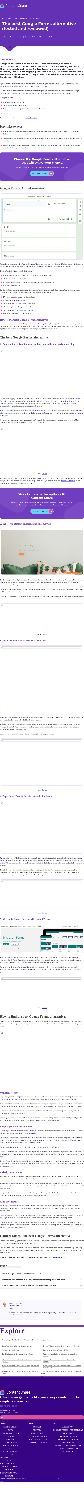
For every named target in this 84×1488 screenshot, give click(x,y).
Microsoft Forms (5, 957)
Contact (37, 1427)
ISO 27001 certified (6, 403)
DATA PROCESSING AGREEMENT (68, 1478)
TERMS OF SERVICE (38, 1478)
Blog (3, 18)
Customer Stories (9, 1467)
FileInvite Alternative (68, 1448)
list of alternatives (31, 118)
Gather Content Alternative (68, 1445)
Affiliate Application (37, 1436)
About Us (37, 1430)
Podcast (9, 1470)
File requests (68, 1433)
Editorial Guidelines (37, 1439)
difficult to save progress (25, 310)
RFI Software (68, 1442)
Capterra (44, 474)
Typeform (3, 580)
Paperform (3, 858)
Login (10, 1455)
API (10, 1448)
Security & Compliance (10, 1433)
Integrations (11, 1442)
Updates (10, 1436)
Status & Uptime (10, 1452)
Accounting (68, 1427)
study (45, 1106)
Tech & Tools (34, 18)
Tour (10, 1430)
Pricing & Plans (10, 1427)
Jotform (2, 717)
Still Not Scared (7, 1481)
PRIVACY (29, 1478)
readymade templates (34, 410)
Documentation (10, 1445)
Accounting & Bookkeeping (17, 18)
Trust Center (37, 1433)
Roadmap (10, 1439)
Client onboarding (68, 1436)
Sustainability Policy (37, 1442)
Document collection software (68, 1430)
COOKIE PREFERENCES (51, 1478)
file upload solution (19, 300)
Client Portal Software (68, 1439)
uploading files (31, 1133)
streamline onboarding (68, 481)
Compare (9, 1476)
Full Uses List (68, 1452)
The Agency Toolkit (9, 1464)
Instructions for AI (9, 1473)
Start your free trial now (57, 1257)
